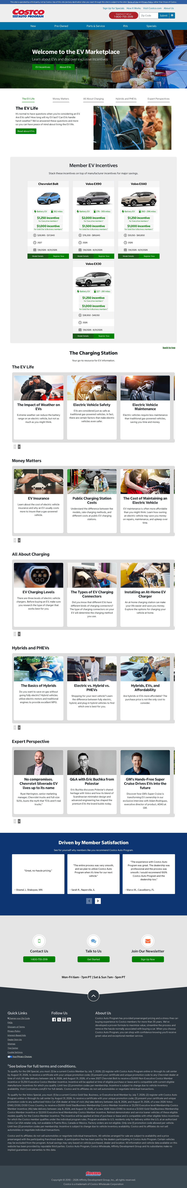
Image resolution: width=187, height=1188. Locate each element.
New (33, 26)
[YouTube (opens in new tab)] (69, 1019)
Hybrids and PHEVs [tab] (126, 98)
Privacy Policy (14, 1031)
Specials (151, 26)
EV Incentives (43, 67)
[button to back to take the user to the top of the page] (93, 995)
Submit (163, 15)
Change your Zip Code (19, 1018)
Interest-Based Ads (17, 1035)
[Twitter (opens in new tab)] (59, 1019)
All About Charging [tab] (93, 98)
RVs (125, 26)
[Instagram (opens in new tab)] (64, 1019)
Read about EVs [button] (26, 131)
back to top (169, 347)
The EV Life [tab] (28, 98)
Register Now (58, 256)
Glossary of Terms (16, 1026)
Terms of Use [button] (133, 2)
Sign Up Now (148, 959)
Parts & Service (96, 26)
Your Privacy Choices (22, 1056)
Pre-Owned (61, 26)
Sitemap (11, 1043)
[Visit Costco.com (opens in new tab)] (93, 1173)
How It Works (134, 8)
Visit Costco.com (152, 8)
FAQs (10, 1022)
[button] (172, 15)
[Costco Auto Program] (28, 12)
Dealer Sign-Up (15, 1039)
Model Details (37, 256)
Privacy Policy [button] (147, 2)
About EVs (65, 67)
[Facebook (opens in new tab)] (54, 1019)
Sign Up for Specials (113, 8)
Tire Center (13, 1048)
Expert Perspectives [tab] (159, 98)
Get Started (93, 959)
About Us (169, 8)
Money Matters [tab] (61, 98)
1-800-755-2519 (123, 16)
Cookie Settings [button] (15, 1052)
